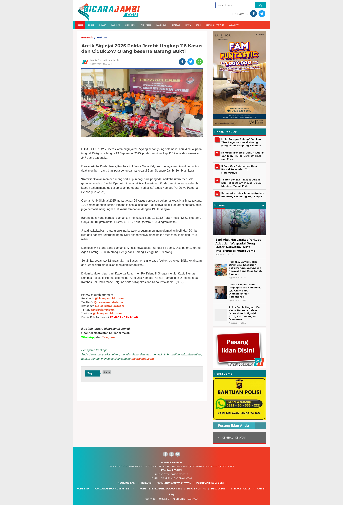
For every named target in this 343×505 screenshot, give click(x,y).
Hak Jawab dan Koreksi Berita (114, 488)
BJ (169, 498)
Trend (91, 25)
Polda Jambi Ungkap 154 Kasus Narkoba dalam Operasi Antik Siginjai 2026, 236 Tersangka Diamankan (244, 313)
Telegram (108, 337)
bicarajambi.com (142, 358)
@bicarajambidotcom (109, 298)
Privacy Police (240, 488)
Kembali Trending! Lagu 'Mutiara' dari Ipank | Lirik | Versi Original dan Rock (242, 155)
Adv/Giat (234, 25)
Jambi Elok (161, 25)
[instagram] (171, 454)
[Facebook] (165, 454)
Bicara (102, 25)
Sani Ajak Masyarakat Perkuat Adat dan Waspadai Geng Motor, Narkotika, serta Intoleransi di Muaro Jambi (238, 245)
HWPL (188, 25)
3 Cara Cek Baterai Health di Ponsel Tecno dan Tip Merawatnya (239, 169)
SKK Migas (130, 25)
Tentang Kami (127, 483)
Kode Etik (83, 488)
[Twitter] (177, 454)
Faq (171, 494)
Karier (261, 488)
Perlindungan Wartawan (174, 483)
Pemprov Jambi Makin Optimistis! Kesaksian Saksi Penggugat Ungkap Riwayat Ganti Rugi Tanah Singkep (245, 267)
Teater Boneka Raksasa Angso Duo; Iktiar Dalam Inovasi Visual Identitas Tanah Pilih (241, 182)
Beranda (87, 37)
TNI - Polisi (146, 25)
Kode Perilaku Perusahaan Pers (161, 488)
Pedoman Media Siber (210, 483)
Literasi (176, 25)
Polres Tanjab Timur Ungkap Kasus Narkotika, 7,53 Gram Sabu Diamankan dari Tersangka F (244, 290)
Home (80, 25)
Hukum (102, 37)
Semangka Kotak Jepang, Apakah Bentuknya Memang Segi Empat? (242, 195)
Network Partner (215, 25)
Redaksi (146, 483)
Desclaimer (218, 488)
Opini (198, 25)
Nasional (115, 25)
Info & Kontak (196, 488)
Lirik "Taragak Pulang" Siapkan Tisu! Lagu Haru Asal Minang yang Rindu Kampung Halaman (241, 142)
